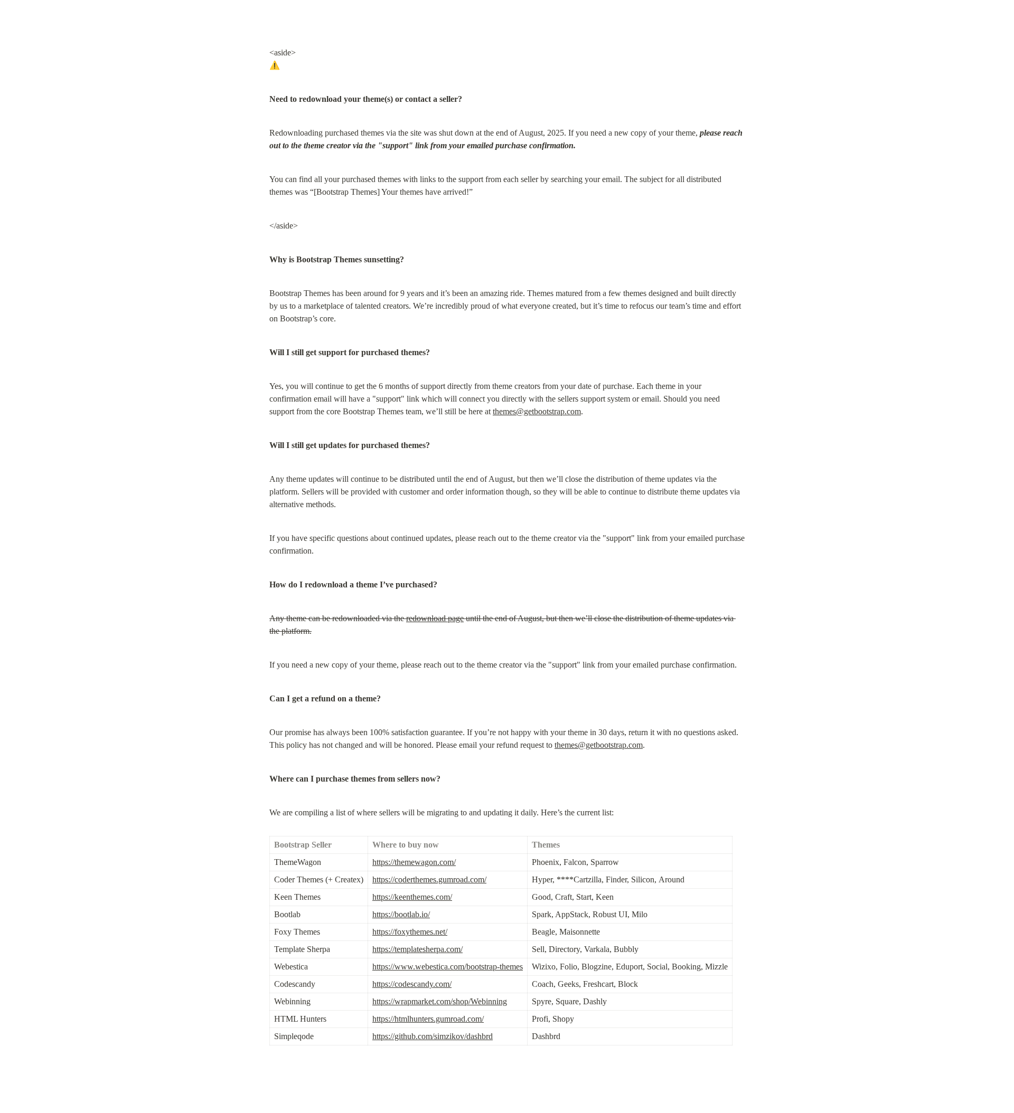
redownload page (435, 618)
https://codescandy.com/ (412, 983)
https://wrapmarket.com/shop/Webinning (439, 1001)
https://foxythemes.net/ (409, 931)
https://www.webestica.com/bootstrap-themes (447, 966)
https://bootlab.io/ (401, 914)
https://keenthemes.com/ (412, 896)
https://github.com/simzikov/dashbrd (432, 1036)
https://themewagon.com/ (414, 862)
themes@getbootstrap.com (537, 411)
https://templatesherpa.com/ (417, 949)
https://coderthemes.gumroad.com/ (429, 879)
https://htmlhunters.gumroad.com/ (428, 1018)
